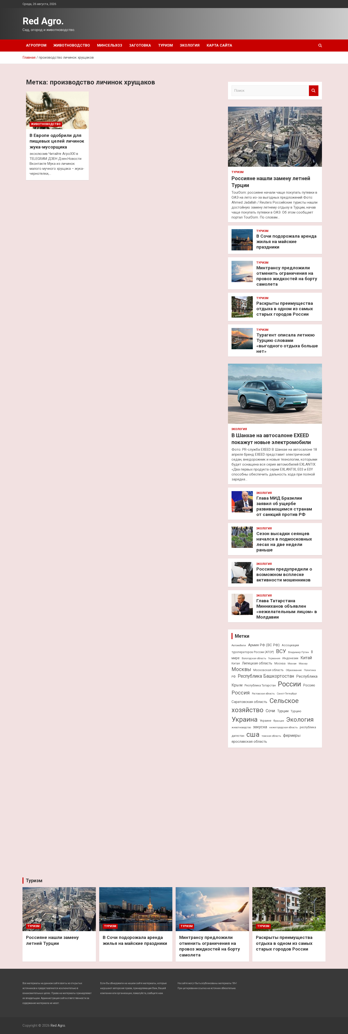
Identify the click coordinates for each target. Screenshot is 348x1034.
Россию (309, 685)
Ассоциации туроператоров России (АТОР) (265, 648)
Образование (294, 670)
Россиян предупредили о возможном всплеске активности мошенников (284, 574)
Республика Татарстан (260, 685)
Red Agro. (43, 21)
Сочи (270, 710)
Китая (236, 663)
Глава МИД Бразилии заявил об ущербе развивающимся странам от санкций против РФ (284, 506)
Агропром (36, 45)
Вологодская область (254, 658)
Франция (278, 720)
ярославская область (249, 741)
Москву (303, 663)
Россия (241, 692)
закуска (260, 727)
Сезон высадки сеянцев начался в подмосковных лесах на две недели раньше (284, 541)
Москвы (241, 669)
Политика (310, 670)
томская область (271, 735)
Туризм (165, 45)
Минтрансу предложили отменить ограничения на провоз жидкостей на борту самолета (286, 276)
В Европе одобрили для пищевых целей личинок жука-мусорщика (57, 141)
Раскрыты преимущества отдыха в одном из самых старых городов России (284, 309)
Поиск (313, 90)
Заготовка (140, 45)
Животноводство (72, 45)
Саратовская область (249, 702)
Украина (245, 719)
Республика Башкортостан (266, 676)
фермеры (292, 735)
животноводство (241, 727)
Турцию (296, 711)
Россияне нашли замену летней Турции (52, 940)
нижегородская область (283, 727)
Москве (292, 663)
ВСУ (281, 651)
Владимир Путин (298, 652)
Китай (306, 657)
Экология (190, 45)
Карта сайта (219, 45)
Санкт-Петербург (287, 693)
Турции (283, 711)
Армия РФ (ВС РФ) (264, 645)
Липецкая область (257, 663)
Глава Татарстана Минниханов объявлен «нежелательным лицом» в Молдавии (286, 609)
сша (252, 734)
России (289, 684)
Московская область (268, 670)
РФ (234, 676)
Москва (280, 663)
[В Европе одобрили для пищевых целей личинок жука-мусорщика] (57, 110)
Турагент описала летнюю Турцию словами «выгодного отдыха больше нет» (287, 343)
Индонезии (290, 658)
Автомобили (239, 645)
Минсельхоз (109, 45)
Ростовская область (263, 693)
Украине (265, 720)
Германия (274, 658)
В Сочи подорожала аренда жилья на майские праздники (286, 241)
